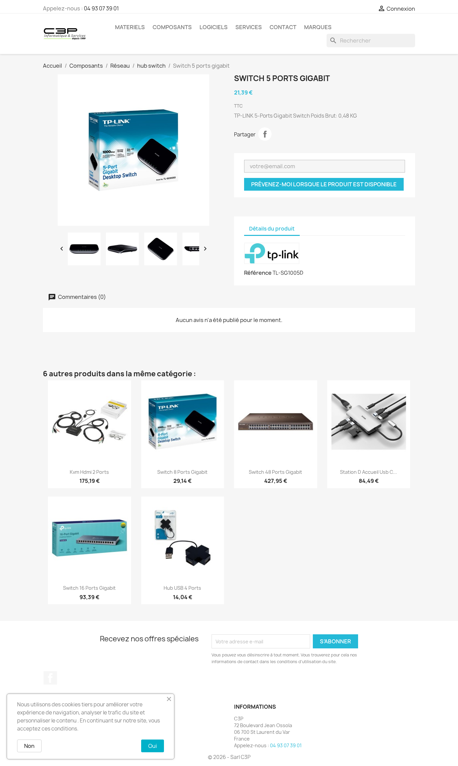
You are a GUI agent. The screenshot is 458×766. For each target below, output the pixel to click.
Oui (152, 746)
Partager (265, 134)
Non (29, 746)
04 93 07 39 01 (101, 8)
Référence (258, 272)
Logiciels (213, 27)
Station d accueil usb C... (368, 472)
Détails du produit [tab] (272, 228)
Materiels (130, 27)
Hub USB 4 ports (182, 588)
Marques (318, 27)
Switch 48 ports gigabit (275, 472)
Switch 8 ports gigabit (182, 472)
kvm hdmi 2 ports (89, 472)
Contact (283, 27)
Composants (172, 27)
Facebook (50, 678)
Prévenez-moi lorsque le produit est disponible (324, 184)
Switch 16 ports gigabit (89, 588)
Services (248, 27)
